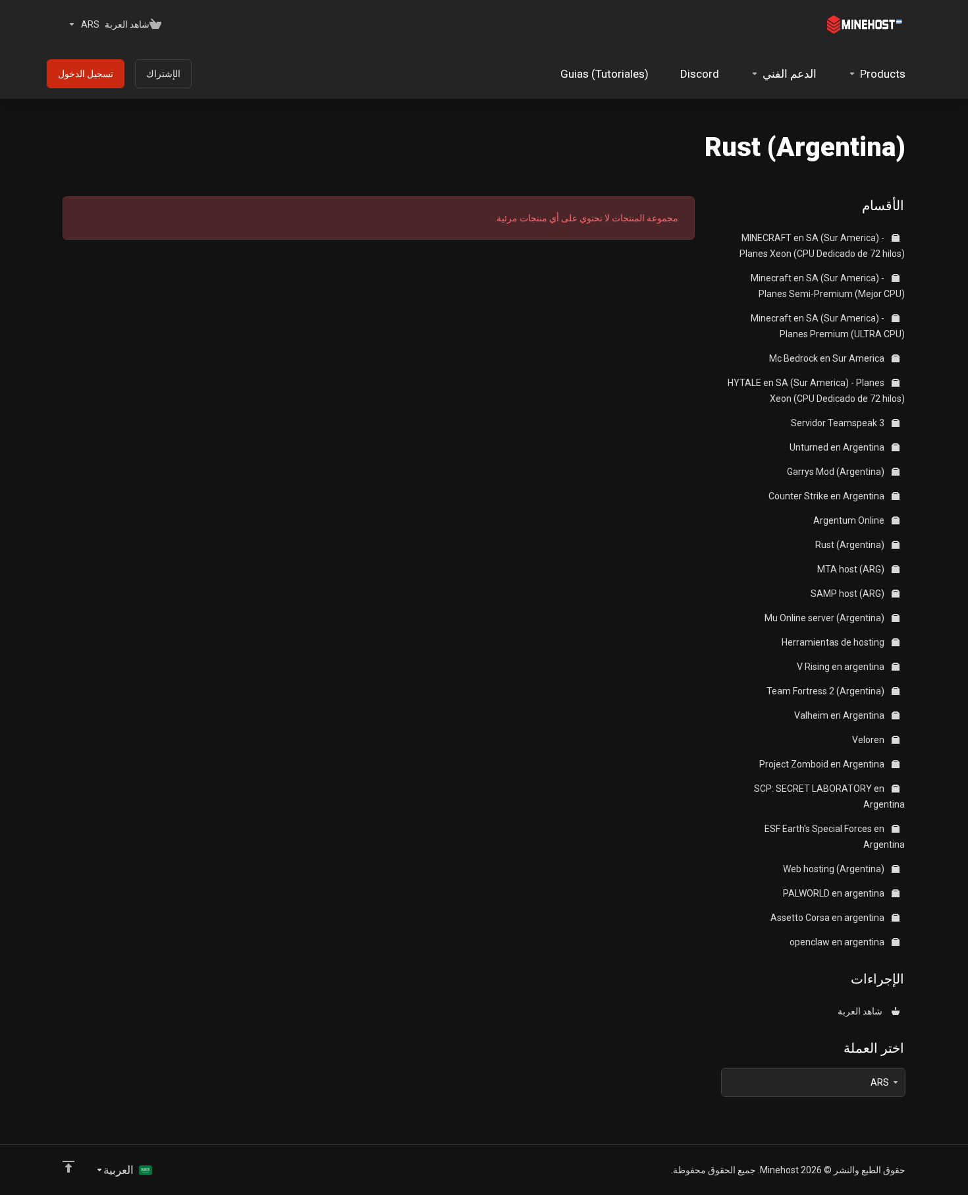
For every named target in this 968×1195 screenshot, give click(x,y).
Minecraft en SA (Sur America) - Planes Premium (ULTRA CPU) (828, 326)
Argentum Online (849, 520)
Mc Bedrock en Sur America (827, 358)
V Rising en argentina (841, 666)
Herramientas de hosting (834, 642)
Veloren (869, 740)
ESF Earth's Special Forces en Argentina (835, 836)
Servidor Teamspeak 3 (838, 423)
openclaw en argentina (838, 942)
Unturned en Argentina (838, 447)
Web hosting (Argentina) (834, 869)
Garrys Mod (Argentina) (836, 471)
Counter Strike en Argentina (827, 496)
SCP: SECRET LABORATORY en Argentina (829, 796)
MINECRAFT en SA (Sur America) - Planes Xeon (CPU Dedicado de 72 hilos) (822, 246)
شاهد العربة (862, 1011)
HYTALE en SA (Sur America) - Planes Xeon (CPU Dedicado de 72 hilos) (816, 390)
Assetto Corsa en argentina (828, 917)
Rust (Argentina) (850, 545)
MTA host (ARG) (851, 569)
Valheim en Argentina (840, 715)
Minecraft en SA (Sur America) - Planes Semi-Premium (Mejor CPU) (828, 286)
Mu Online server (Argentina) (825, 618)
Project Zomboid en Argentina (822, 764)
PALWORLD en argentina (834, 893)
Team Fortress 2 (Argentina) (826, 691)
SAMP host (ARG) (848, 593)
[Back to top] (68, 1166)
